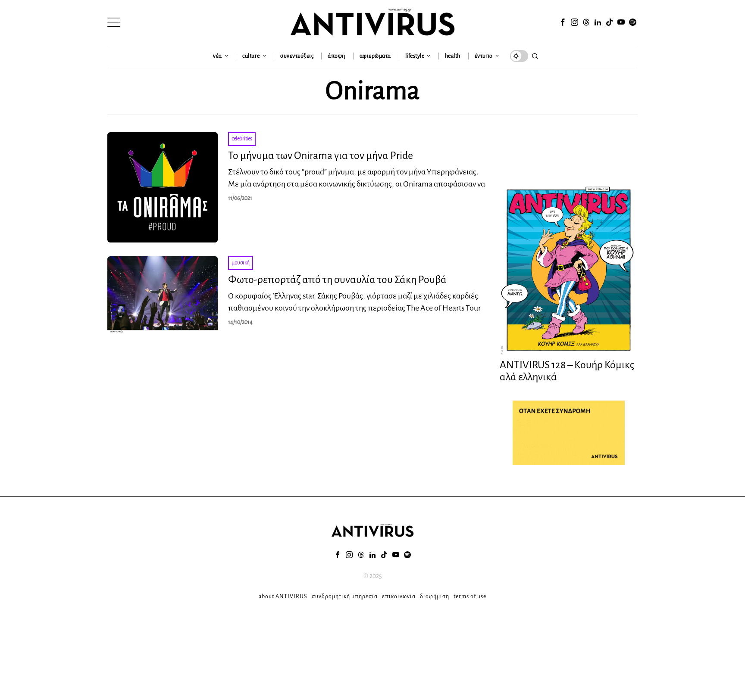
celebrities (242, 139)
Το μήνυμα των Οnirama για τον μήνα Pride (320, 155)
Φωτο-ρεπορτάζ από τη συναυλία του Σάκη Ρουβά (337, 279)
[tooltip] (562, 22)
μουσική (241, 263)
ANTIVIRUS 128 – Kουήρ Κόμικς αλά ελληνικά (567, 371)
